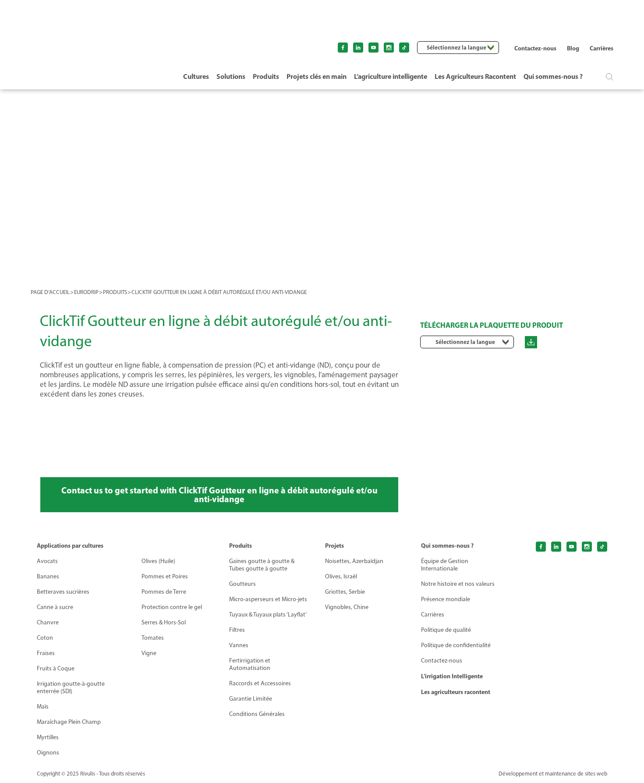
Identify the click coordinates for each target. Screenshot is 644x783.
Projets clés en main (317, 76)
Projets (334, 545)
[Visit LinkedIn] (358, 48)
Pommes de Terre (164, 591)
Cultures (196, 76)
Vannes (238, 645)
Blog (573, 48)
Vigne (149, 653)
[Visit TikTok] (404, 48)
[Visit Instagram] (389, 48)
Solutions (230, 76)
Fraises (46, 653)
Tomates (153, 637)
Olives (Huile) (158, 561)
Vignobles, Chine (346, 607)
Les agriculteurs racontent (455, 692)
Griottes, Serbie (345, 591)
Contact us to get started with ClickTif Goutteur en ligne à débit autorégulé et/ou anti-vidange (219, 494)
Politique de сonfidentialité (456, 645)
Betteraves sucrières (63, 591)
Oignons (48, 752)
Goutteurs (242, 584)
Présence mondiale (445, 599)
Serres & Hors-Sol (164, 622)
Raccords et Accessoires (260, 683)
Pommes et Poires (165, 576)
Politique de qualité (446, 630)
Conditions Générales (257, 714)
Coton (45, 637)
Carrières (601, 48)
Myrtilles (48, 737)
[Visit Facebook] (343, 48)
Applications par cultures (70, 545)
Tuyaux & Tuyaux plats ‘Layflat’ (268, 614)
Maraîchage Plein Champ (69, 722)
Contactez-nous (535, 48)
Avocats (47, 561)
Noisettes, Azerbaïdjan (354, 561)
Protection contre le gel (172, 607)
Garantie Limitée (250, 698)
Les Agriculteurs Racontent (475, 76)
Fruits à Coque (55, 668)
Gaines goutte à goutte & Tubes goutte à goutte (261, 564)
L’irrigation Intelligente (452, 676)
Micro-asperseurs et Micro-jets (268, 599)
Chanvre (48, 622)
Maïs (43, 706)
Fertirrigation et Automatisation (249, 664)
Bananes (48, 576)
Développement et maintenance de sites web (553, 773)
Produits (266, 76)
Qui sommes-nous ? (553, 76)
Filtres (237, 630)
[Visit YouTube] (373, 48)
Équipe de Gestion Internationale (444, 564)
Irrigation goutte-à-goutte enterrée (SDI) (71, 687)
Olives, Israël (341, 576)
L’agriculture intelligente (390, 76)
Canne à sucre (55, 607)
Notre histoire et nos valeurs (458, 584)
